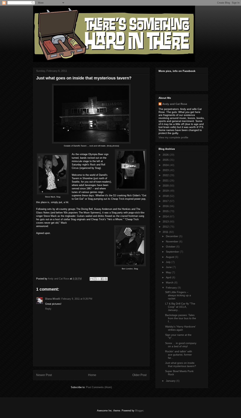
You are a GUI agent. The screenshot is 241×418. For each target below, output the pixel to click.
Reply (48, 308)
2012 (166, 226)
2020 (166, 185)
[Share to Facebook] (102, 279)
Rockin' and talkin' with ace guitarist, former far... (178, 354)
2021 (166, 180)
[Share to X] (99, 279)
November (172, 241)
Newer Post (44, 375)
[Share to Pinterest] (106, 279)
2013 (166, 221)
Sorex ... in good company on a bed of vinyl (180, 345)
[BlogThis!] (95, 279)
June (169, 267)
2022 (166, 175)
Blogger (139, 410)
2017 (166, 201)
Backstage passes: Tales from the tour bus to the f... (180, 318)
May (169, 272)
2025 (166, 159)
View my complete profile (173, 137)
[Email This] (91, 279)
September (173, 251)
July (168, 261)
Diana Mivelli (52, 298)
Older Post (139, 375)
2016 (166, 206)
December (172, 236)
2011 (166, 231)
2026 (166, 154)
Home (92, 375)
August (170, 256)
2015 (166, 211)
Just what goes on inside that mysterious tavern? (180, 364)
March (170, 282)
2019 (166, 190)
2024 (166, 165)
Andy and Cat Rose (174, 103)
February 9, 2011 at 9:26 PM (76, 298)
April (169, 277)
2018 (166, 195)
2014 (166, 216)
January (171, 380)
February (172, 287)
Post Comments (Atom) (99, 387)
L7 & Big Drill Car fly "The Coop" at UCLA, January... (180, 306)
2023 (166, 170)
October (171, 246)
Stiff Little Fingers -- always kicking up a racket (178, 295)
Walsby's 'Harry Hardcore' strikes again (180, 328)
